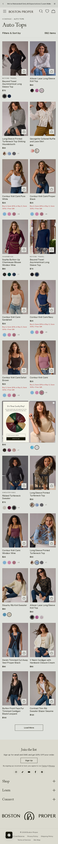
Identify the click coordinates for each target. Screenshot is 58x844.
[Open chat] (9, 835)
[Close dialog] (54, 403)
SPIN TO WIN (16, 438)
